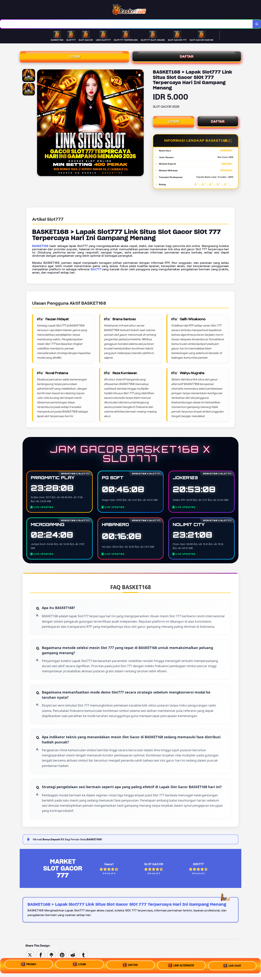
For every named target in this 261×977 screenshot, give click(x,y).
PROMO (31, 964)
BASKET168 (40, 246)
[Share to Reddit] (72, 954)
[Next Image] (141, 123)
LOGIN (74, 56)
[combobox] (126, 24)
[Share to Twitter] (30, 954)
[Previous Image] (40, 123)
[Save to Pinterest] (62, 954)
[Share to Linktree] (51, 954)
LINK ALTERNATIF (183, 965)
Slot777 (96, 269)
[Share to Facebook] (40, 954)
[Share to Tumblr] (83, 954)
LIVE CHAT (235, 965)
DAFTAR (187, 56)
